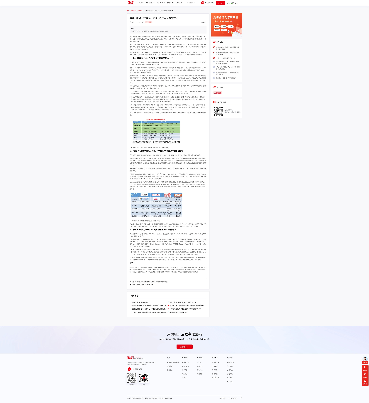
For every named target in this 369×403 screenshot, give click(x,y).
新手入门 (215, 370)
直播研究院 (230, 362)
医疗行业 (200, 370)
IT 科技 (199, 362)
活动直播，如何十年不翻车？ (141, 302)
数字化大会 (185, 362)
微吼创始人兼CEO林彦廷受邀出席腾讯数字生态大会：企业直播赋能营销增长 (150, 305)
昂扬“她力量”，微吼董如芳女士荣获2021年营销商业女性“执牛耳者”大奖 (188, 305)
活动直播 (185, 370)
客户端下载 (215, 378)
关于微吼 (230, 366)
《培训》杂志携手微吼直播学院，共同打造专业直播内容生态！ (150, 312)
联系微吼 (230, 378)
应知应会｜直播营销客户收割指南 (226, 78)
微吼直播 (170, 366)
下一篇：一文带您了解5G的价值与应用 (141, 285)
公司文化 (230, 370)
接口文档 (215, 374)
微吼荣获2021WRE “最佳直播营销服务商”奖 (183, 302)
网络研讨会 (185, 366)
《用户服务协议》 (232, 398)
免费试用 (220, 3)
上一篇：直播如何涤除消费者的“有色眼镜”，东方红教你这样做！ (149, 282)
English (235, 3)
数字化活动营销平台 (173, 362)
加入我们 (230, 381)
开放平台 (170, 370)
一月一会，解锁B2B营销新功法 (225, 58)
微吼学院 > (134, 11)
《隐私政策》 (223, 398)
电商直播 (200, 374)
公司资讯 (230, 374)
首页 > (129, 11)
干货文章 (215, 366)
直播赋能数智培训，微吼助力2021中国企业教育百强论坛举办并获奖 (150, 309)
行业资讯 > (141, 11)
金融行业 (200, 366)
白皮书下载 (215, 362)
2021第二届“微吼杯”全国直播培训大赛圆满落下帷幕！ (186, 309)
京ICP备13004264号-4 (165, 398)
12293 (205, 22)
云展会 (184, 378)
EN (241, 398)
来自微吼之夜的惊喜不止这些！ (179, 312)
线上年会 (185, 374)
